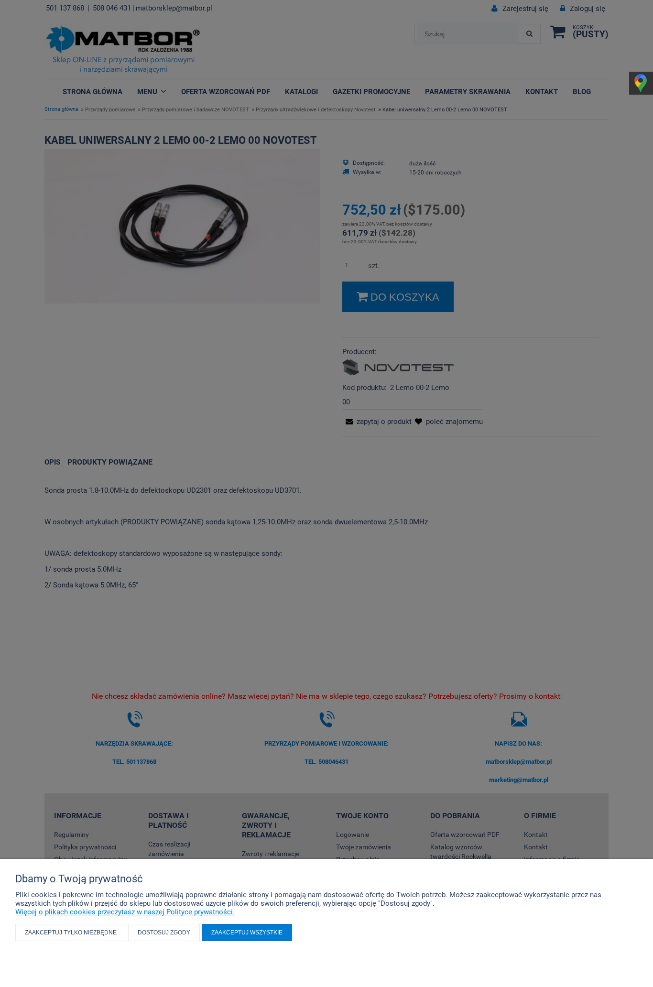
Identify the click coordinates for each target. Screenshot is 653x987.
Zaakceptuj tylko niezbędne (71, 932)
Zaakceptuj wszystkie (247, 932)
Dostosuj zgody (164, 932)
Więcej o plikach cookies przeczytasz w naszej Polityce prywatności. (125, 912)
